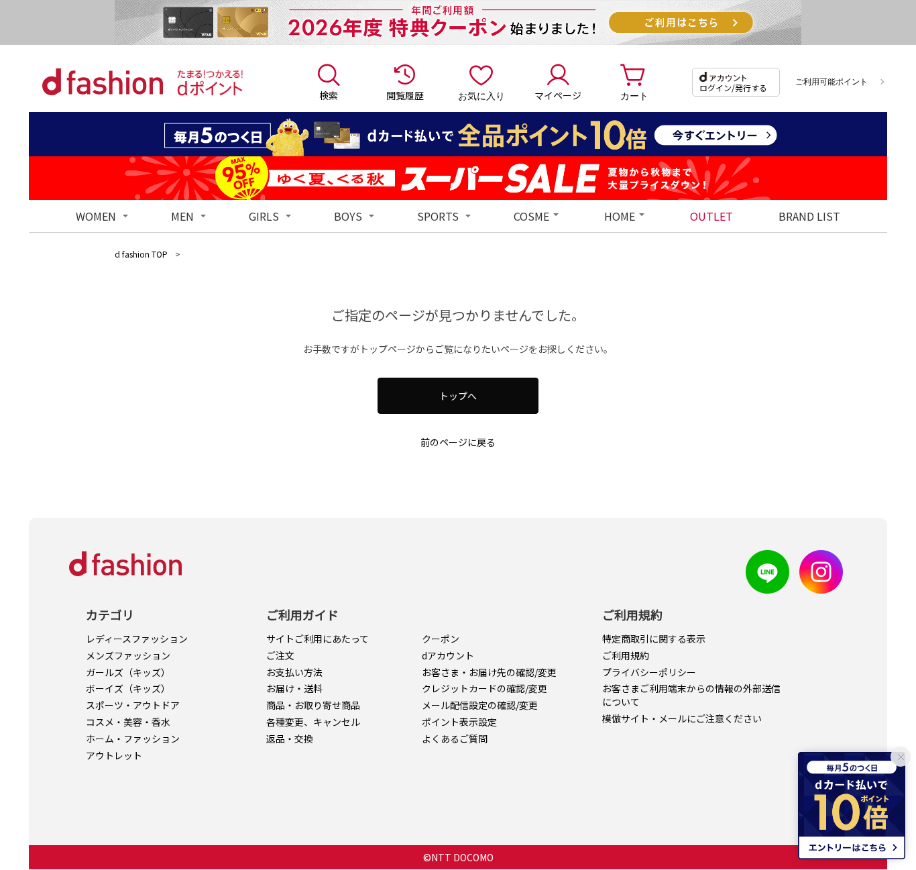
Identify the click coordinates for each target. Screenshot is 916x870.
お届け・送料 (294, 688)
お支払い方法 (294, 672)
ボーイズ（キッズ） (128, 688)
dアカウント (448, 655)
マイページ (557, 95)
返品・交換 (289, 738)
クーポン (440, 638)
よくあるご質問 (455, 738)
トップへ (458, 395)
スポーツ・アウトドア (133, 705)
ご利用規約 (625, 655)
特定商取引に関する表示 (653, 638)
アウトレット (114, 755)
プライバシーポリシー (649, 672)
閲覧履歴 (405, 95)
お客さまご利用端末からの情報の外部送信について (691, 695)
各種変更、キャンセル (313, 721)
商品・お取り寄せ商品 (313, 705)
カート (634, 95)
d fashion (102, 82)
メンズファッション (128, 655)
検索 (328, 95)
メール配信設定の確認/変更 (480, 705)
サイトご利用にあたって (317, 638)
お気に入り (481, 95)
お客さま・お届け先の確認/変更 (489, 672)
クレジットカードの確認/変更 (484, 688)
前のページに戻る (458, 442)
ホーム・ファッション (133, 738)
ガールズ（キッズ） (128, 672)
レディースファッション (137, 638)
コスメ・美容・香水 (128, 721)
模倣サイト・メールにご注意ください (682, 718)
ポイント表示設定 (459, 721)
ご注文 (280, 655)
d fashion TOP (141, 254)
